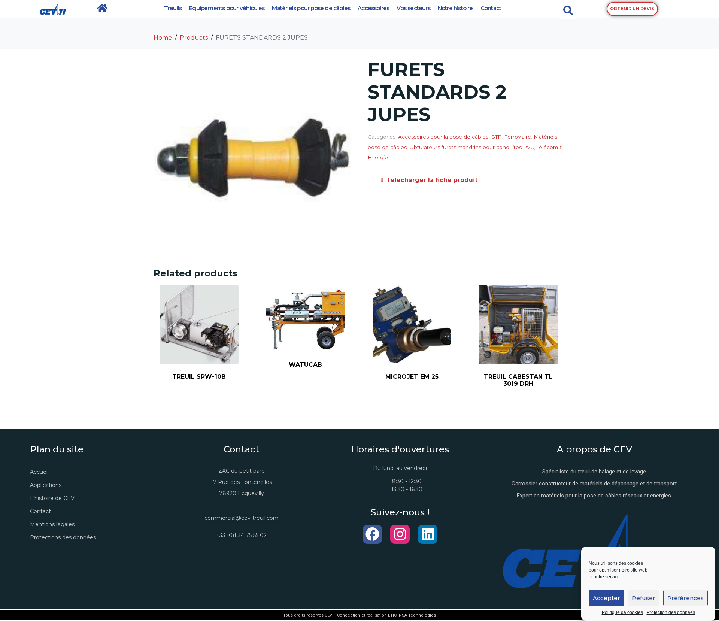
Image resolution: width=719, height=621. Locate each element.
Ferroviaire (517, 137)
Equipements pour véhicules (226, 8)
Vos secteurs (413, 8)
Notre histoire (455, 8)
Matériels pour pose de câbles (311, 8)
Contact (490, 8)
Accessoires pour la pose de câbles (443, 137)
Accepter (606, 598)
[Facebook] (372, 534)
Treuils (173, 8)
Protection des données (671, 612)
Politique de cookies (622, 612)
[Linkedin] (427, 534)
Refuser (643, 598)
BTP (496, 137)
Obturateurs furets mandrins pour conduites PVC (471, 147)
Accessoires (373, 8)
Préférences (685, 598)
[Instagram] (400, 534)
